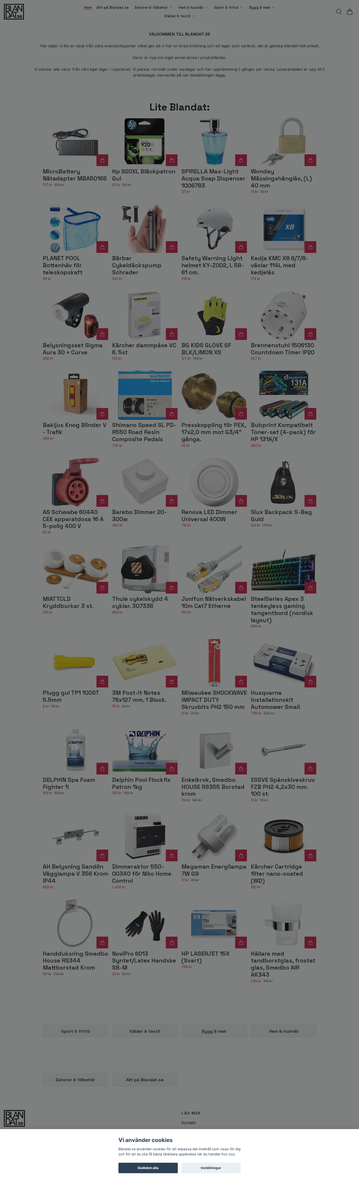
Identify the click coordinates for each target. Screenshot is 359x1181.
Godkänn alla (147, 1168)
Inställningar (211, 1168)
